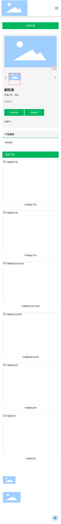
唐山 (24, 518)
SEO (29, 518)
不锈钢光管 (30, 434)
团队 (17, 94)
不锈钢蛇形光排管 (30, 333)
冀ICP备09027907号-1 (12, 514)
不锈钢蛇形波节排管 (30, 282)
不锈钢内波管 (30, 384)
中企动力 (17, 518)
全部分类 (30, 25)
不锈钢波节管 (30, 180)
